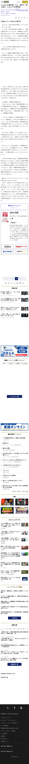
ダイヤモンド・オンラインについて (9, 714)
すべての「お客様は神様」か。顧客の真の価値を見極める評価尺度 (14, 597)
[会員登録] (25, 2)
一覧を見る (14, 618)
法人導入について (5, 741)
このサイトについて (5, 717)
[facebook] (14, 708)
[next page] (24, 278)
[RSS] (21, 708)
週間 (18, 363)
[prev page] (4, 278)
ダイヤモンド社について (7, 751)
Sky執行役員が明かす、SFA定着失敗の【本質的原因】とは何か (14, 612)
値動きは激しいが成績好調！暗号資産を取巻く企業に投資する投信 (14, 602)
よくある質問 (4, 733)
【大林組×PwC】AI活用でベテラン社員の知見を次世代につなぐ (14, 607)
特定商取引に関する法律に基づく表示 (9, 728)
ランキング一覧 (14, 396)
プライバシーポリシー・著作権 (8, 731)
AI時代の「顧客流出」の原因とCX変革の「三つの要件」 (14, 591)
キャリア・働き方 (5, 13)
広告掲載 (3, 736)
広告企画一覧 (4, 677)
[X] (8, 708)
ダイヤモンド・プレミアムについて (9, 720)
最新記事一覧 (14, 664)
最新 (4, 363)
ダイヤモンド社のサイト (7, 746)
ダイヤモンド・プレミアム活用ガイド (9, 723)
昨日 (11, 363)
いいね (25, 363)
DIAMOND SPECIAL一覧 (7, 673)
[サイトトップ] (6, 2)
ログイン (19, 1)
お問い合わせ (4, 738)
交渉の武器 (12, 13)
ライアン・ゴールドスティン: (14, 11)
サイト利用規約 (4, 725)
